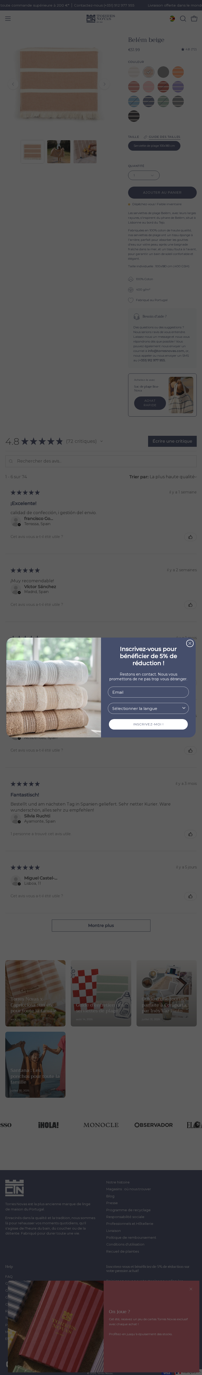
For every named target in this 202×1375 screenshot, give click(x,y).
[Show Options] (183, 708)
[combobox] (146, 708)
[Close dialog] (190, 643)
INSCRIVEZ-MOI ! (148, 724)
